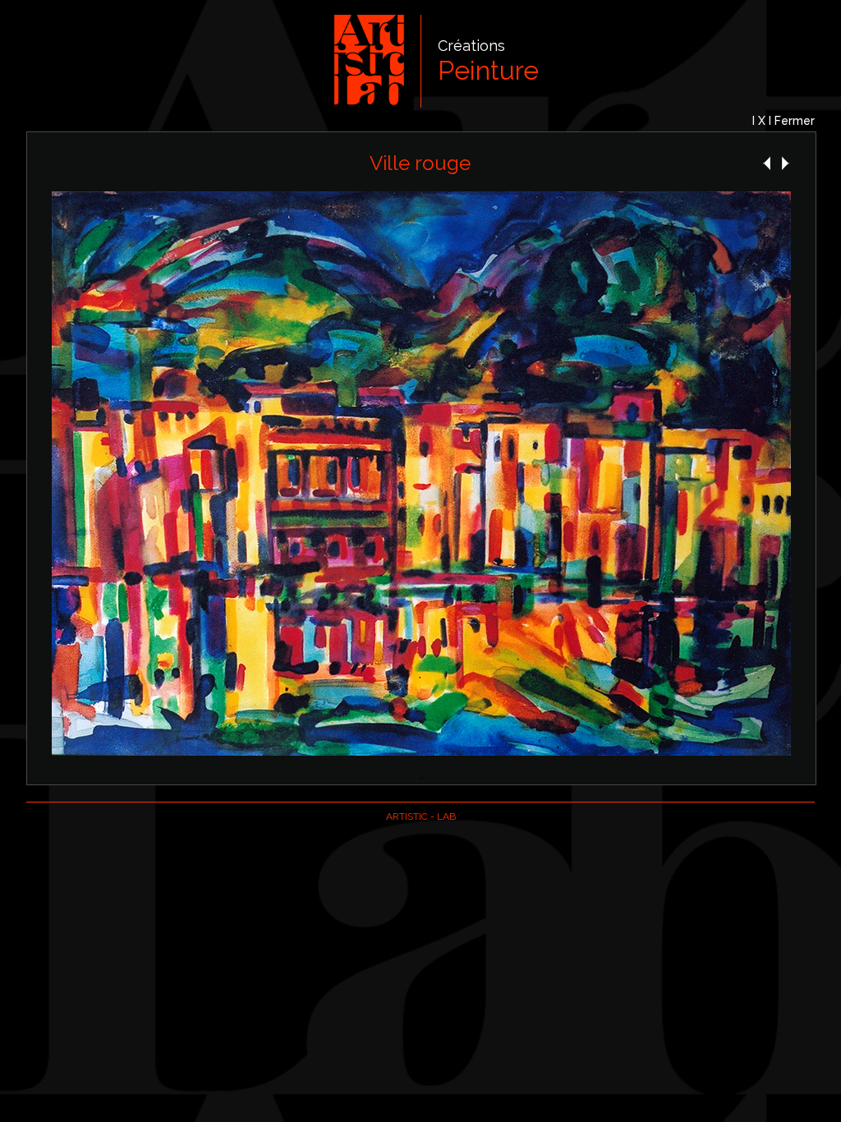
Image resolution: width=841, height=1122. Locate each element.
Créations (471, 45)
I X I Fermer (783, 120)
